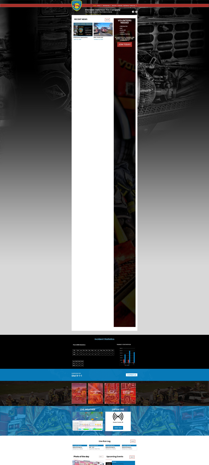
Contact (135, 16)
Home (94, 5)
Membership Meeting (117, 463)
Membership (106, 5)
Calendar (119, 5)
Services (114, 5)
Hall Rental (126, 5)
